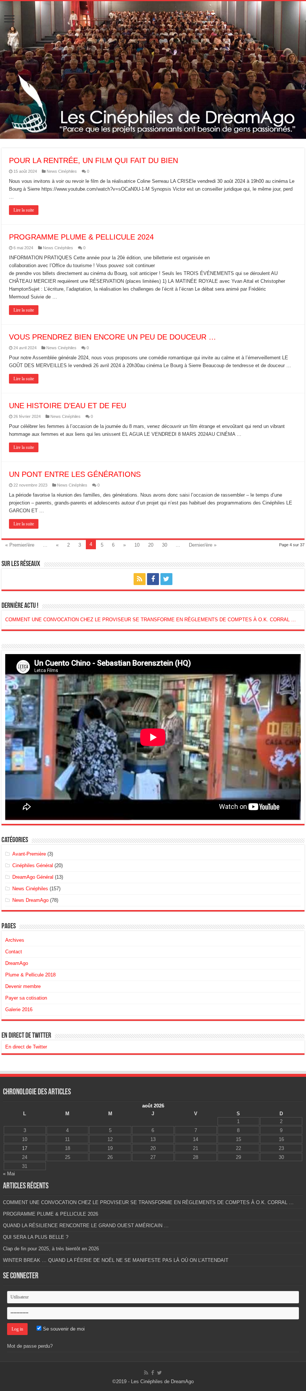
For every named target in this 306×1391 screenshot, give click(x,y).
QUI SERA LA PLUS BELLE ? (35, 1237)
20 (150, 545)
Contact (13, 951)
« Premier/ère (19, 545)
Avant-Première (29, 854)
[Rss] (140, 579)
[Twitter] (166, 579)
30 (164, 545)
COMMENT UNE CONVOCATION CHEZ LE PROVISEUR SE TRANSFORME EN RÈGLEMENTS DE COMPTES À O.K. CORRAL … (150, 619)
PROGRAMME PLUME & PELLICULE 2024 (81, 237)
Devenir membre (23, 986)
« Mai (9, 1173)
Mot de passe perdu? (30, 1346)
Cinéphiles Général (32, 865)
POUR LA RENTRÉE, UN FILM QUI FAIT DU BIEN (93, 160)
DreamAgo (16, 963)
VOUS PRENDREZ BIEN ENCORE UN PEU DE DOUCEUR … (112, 337)
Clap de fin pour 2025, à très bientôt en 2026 (51, 1248)
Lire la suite (23, 210)
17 (24, 1148)
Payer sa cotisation (26, 998)
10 (137, 545)
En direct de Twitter (26, 1036)
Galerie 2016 (18, 1009)
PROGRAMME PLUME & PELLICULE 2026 (50, 1214)
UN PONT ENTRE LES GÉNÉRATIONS (75, 474)
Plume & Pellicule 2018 (30, 975)
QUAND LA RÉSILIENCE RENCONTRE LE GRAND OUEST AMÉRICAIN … (86, 1225)
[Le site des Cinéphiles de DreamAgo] (153, 70)
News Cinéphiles (62, 171)
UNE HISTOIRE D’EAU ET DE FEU (67, 405)
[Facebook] (153, 579)
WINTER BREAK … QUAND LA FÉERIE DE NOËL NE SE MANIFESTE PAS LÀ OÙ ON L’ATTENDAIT (115, 1260)
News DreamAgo (30, 900)
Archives (14, 940)
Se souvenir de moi (63, 1329)
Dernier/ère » (202, 545)
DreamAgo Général (32, 877)
